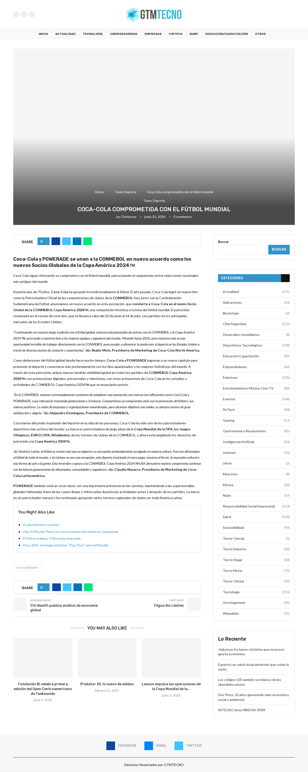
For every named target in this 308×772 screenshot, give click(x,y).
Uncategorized (256, 602)
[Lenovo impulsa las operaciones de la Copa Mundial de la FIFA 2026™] (171, 658)
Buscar (223, 242)
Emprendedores (256, 367)
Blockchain (256, 313)
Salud (256, 517)
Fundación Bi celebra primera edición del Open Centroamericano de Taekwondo (43, 689)
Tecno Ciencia (256, 538)
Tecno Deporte (125, 192)
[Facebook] (16, 14)
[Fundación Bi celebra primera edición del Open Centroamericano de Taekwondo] (43, 658)
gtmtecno (128, 217)
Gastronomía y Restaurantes (256, 431)
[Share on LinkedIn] (77, 241)
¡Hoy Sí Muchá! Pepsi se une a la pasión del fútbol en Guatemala (70, 532)
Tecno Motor (256, 570)
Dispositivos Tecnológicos (256, 345)
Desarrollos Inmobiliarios (256, 335)
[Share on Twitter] (66, 241)
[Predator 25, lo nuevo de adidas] (107, 658)
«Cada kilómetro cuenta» (41, 525)
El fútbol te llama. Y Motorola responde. (52, 538)
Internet (256, 453)
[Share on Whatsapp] (87, 241)
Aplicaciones (256, 302)
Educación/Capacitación (226, 34)
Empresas (153, 34)
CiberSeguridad (123, 34)
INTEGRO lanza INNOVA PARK (242, 710)
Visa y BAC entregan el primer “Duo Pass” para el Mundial (65, 545)
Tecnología (93, 34)
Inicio (43, 34)
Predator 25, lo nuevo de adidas (107, 684)
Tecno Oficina (256, 581)
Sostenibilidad (256, 527)
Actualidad (65, 34)
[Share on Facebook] (55, 241)
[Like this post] (45, 241)
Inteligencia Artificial (256, 442)
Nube (194, 34)
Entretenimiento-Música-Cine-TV (256, 388)
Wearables (256, 613)
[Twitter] (32, 14)
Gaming (256, 420)
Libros (256, 463)
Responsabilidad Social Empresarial (256, 506)
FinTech (175, 34)
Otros (260, 34)
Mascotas (256, 474)
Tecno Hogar (256, 560)
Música (256, 485)
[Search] (292, 14)
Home (99, 192)
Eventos (256, 399)
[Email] (24, 14)
